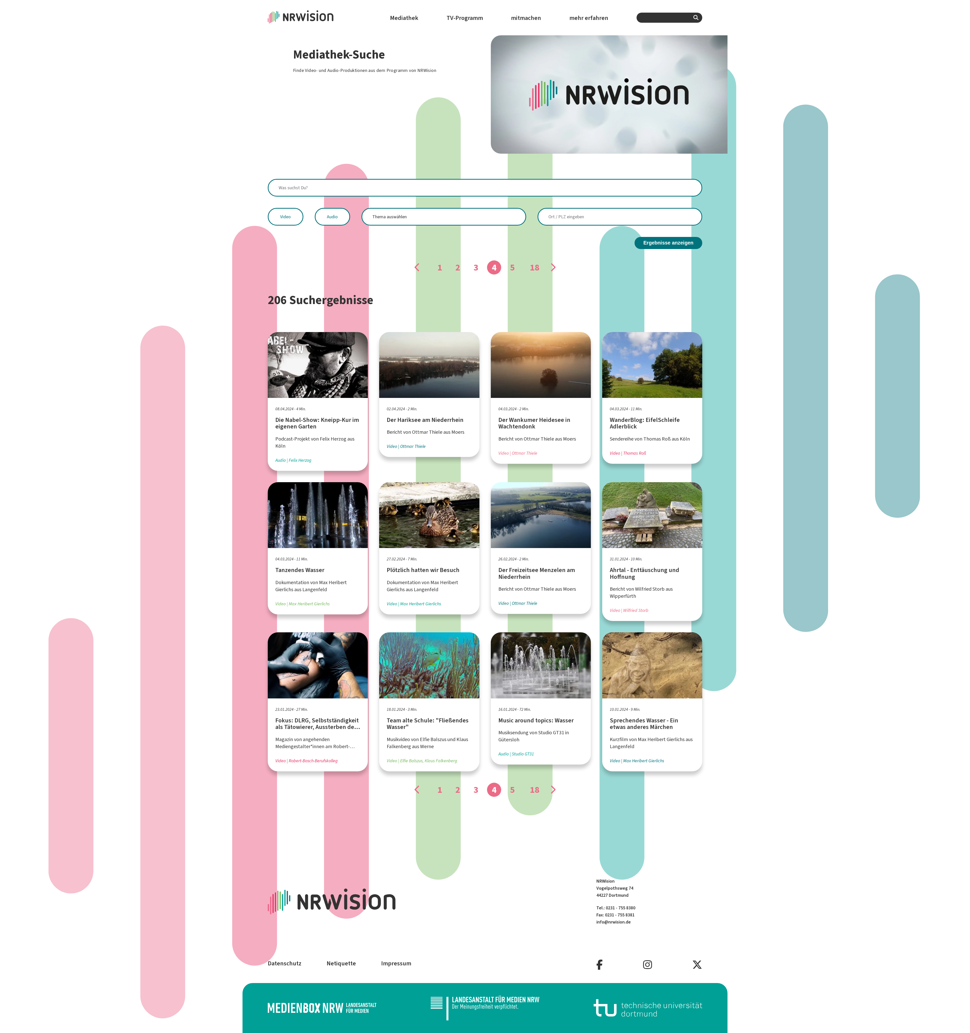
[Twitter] (697, 965)
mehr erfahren (588, 18)
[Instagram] (647, 965)
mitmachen (526, 18)
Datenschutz (284, 963)
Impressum (396, 963)
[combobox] (669, 18)
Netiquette (341, 963)
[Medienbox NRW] (322, 1008)
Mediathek (404, 18)
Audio (332, 217)
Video (285, 217)
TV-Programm (465, 18)
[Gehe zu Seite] (417, 267)
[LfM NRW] (485, 1008)
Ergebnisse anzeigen (668, 243)
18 (534, 267)
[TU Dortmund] (648, 1008)
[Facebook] (599, 965)
